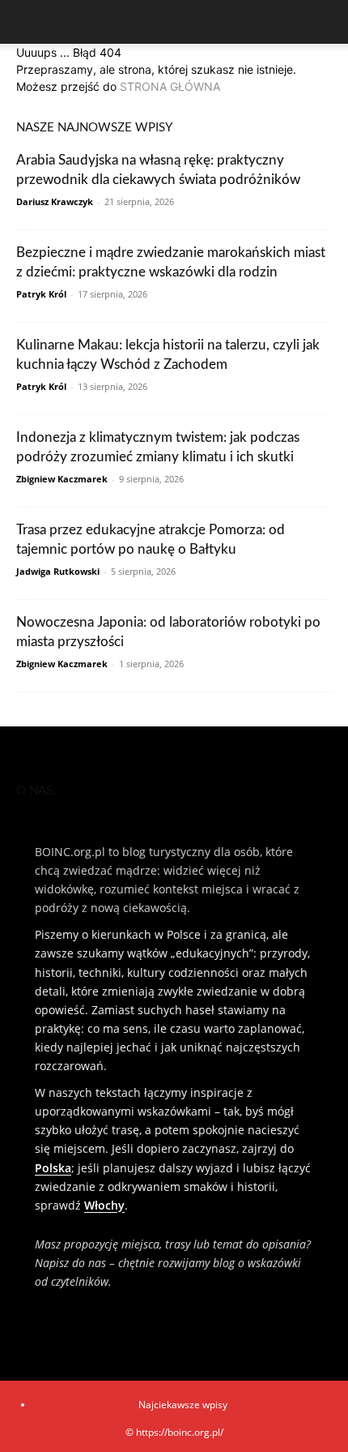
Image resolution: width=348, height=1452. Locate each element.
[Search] (325, 22)
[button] (27, 22)
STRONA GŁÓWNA (170, 86)
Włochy (104, 1205)
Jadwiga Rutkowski (58, 571)
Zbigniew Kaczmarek (62, 479)
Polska (53, 1168)
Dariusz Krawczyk (54, 201)
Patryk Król (41, 294)
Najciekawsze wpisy (182, 1404)
